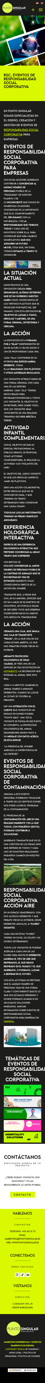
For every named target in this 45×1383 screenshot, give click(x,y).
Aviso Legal (15, 1352)
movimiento (10, 671)
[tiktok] (22, 1275)
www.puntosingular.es (25, 1242)
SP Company (31, 1349)
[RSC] (22, 1090)
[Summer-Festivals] (22, 1125)
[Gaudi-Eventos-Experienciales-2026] (22, 1101)
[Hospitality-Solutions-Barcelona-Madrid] (22, 1137)
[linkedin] (28, 1275)
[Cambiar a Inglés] (40, 3)
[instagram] (17, 1275)
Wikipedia (9, 1021)
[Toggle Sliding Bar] (32, 9)
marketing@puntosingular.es (22, 1238)
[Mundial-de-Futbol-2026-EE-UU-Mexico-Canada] (22, 1113)
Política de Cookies (29, 1356)
